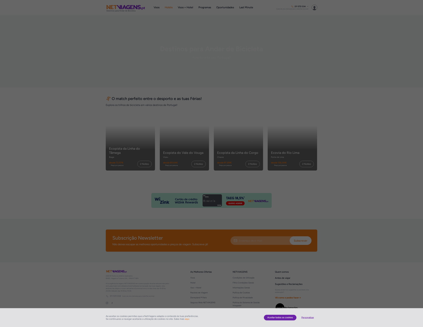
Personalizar (307, 317)
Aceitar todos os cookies (280, 317)
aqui (187, 319)
